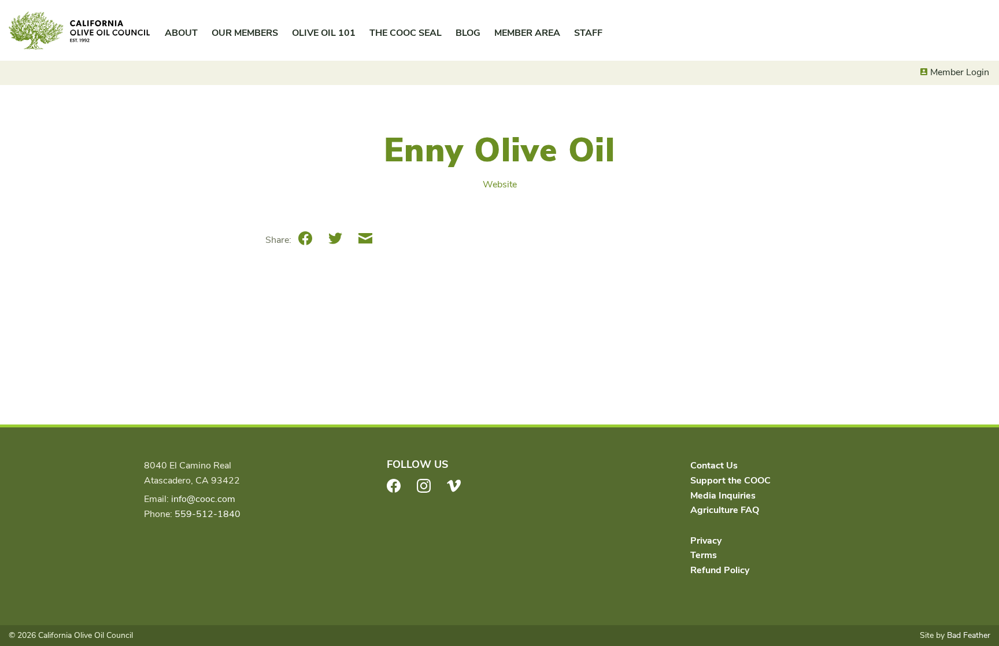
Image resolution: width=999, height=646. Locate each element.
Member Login (959, 72)
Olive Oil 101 (324, 33)
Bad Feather (968, 635)
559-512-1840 (207, 514)
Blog (468, 33)
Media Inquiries (723, 495)
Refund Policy (719, 570)
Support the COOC (730, 480)
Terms (703, 555)
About (181, 33)
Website (500, 184)
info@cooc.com (203, 499)
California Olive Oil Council (79, 31)
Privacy (706, 540)
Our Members (245, 33)
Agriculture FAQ (724, 510)
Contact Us (714, 465)
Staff (588, 33)
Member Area (527, 33)
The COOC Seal (405, 33)
